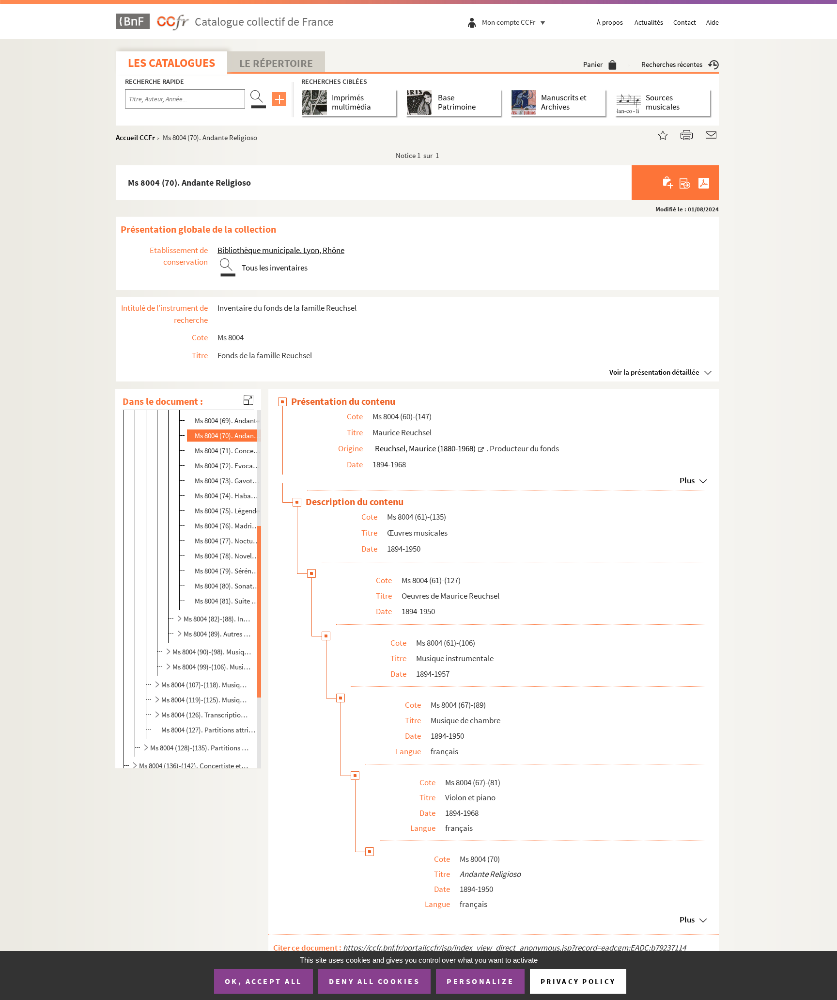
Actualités (649, 22)
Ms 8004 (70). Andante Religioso (228, 435)
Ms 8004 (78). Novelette (228, 555)
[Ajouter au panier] (668, 182)
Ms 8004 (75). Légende (227, 510)
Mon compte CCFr (508, 22)
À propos (610, 22)
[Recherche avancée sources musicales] (630, 102)
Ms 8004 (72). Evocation (228, 465)
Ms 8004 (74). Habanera (228, 495)
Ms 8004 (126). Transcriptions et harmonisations (205, 714)
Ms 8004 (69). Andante (227, 420)
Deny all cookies (374, 981)
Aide (712, 22)
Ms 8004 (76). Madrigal (228, 525)
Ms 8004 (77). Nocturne (228, 540)
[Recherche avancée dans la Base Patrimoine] (421, 102)
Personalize (480, 981)
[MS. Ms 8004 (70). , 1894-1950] (656, 134)
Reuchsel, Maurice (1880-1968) (425, 448)
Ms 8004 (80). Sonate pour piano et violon (228, 585)
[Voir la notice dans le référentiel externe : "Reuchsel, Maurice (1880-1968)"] (481, 448)
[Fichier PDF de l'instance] (704, 183)
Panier (593, 64)
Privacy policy (578, 981)
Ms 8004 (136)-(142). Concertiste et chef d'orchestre (193, 765)
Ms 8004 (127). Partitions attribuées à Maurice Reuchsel (209, 729)
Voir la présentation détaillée (654, 372)
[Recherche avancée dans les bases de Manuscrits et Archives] (526, 102)
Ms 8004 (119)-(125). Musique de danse (205, 699)
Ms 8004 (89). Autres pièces (218, 633)
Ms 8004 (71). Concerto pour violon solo (228, 450)
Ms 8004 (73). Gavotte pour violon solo (228, 480)
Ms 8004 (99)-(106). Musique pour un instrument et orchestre (211, 666)
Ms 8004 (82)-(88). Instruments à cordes (218, 618)
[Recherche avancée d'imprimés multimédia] (316, 102)
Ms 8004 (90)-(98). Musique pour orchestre (211, 651)
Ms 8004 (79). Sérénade (228, 570)
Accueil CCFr (135, 137)
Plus (687, 480)
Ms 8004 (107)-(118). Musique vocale (205, 684)
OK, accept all (263, 981)
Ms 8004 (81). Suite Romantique (228, 600)
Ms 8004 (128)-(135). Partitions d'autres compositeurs (199, 747)
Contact (684, 22)
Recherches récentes (671, 64)
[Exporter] (685, 183)
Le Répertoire (276, 63)
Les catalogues (171, 62)
